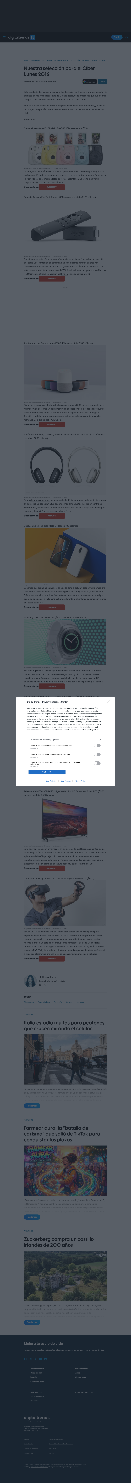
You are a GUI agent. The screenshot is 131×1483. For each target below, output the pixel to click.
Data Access (65, 781)
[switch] (97, 745)
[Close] (109, 702)
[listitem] (65, 739)
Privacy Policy (80, 781)
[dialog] (65, 741)
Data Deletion (51, 781)
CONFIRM (47, 772)
